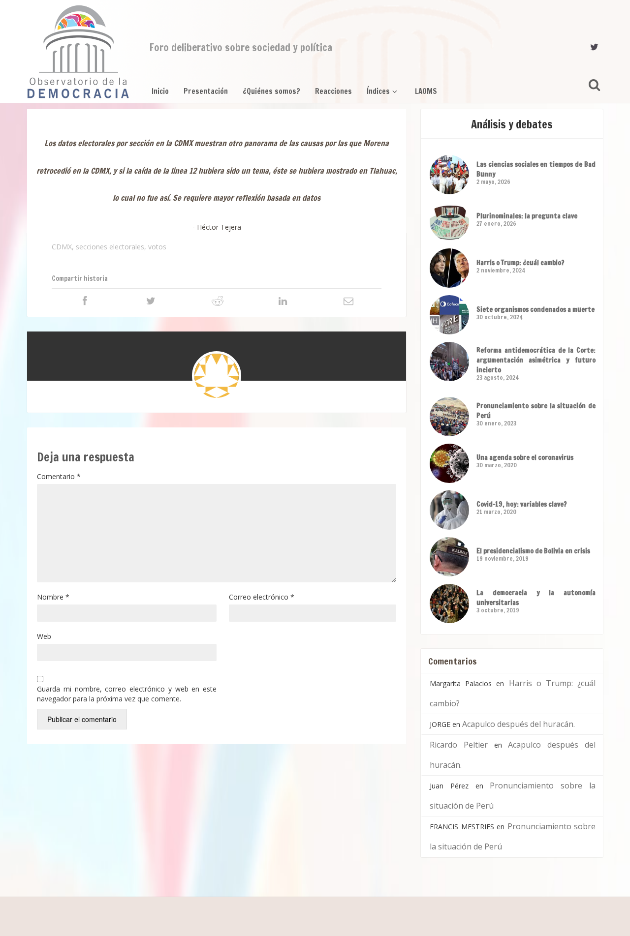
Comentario (59, 476)
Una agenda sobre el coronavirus (524, 457)
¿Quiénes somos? (271, 91)
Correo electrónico (261, 597)
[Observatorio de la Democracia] (78, 51)
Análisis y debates (512, 124)
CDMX (62, 246)
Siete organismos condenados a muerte (535, 309)
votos (157, 246)
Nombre (53, 597)
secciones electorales (110, 246)
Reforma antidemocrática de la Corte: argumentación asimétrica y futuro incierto (536, 360)
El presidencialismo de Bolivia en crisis (533, 551)
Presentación (206, 91)
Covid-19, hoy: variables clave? (521, 504)
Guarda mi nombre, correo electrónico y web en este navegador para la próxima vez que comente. (127, 693)
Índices (378, 91)
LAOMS (426, 91)
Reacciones (333, 91)
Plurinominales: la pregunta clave (526, 216)
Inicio (160, 91)
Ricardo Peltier (459, 744)
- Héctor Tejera (216, 227)
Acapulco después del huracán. (518, 724)
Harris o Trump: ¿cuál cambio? (520, 263)
